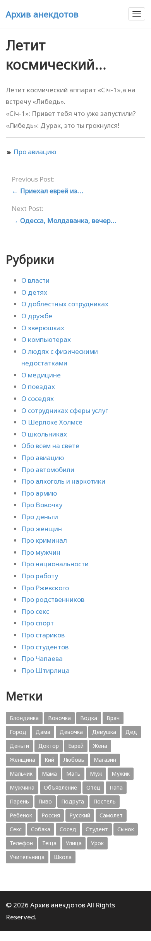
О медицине (41, 374)
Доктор (48, 745)
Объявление (60, 787)
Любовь (73, 759)
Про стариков (43, 634)
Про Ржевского (45, 587)
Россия (50, 815)
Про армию (39, 493)
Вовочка (59, 718)
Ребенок (21, 815)
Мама (49, 773)
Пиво (45, 801)
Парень (19, 801)
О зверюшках (42, 327)
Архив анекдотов (42, 14)
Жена (100, 745)
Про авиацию (35, 151)
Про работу (39, 575)
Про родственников (52, 599)
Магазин (105, 759)
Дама (43, 731)
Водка (88, 718)
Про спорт (37, 622)
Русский (79, 815)
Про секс (35, 611)
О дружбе (36, 315)
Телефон (21, 843)
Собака (40, 829)
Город (18, 731)
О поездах (38, 386)
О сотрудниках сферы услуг (64, 410)
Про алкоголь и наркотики (63, 481)
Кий (49, 759)
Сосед (68, 829)
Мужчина (22, 787)
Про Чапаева (42, 658)
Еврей (76, 745)
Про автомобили (47, 469)
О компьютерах (46, 339)
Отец (93, 787)
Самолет (111, 815)
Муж (96, 773)
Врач (113, 718)
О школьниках (44, 434)
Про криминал (44, 540)
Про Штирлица (45, 670)
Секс (16, 829)
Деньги (19, 745)
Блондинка (24, 718)
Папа (116, 787)
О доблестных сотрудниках (64, 303)
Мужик (121, 773)
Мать (73, 773)
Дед (131, 731)
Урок (97, 843)
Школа (63, 857)
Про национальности (55, 563)
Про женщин (41, 528)
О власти (35, 280)
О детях (34, 292)
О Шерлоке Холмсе (51, 422)
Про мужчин (40, 552)
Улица (74, 843)
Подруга (72, 801)
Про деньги (39, 516)
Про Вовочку (41, 504)
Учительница (27, 857)
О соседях (37, 398)
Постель (104, 801)
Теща (49, 843)
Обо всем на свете (50, 445)
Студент (97, 829)
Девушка (104, 731)
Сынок (125, 829)
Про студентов (45, 646)
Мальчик (21, 773)
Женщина (22, 759)
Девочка (71, 731)
